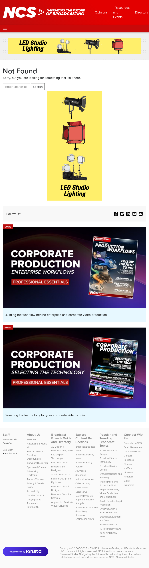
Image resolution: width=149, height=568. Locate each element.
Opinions (101, 12)
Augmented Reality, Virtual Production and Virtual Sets (109, 493)
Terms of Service (35, 479)
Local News (81, 491)
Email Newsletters (133, 447)
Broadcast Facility (108, 524)
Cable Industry (82, 483)
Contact (128, 455)
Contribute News (132, 451)
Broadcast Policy (83, 462)
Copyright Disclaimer (37, 463)
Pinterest (128, 476)
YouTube (128, 468)
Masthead (32, 439)
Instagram (129, 485)
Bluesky (128, 464)
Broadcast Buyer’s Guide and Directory (61, 438)
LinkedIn (128, 472)
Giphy (127, 480)
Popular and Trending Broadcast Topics (108, 440)
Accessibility (33, 491)
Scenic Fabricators (60, 474)
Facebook (129, 459)
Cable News (81, 487)
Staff (6, 434)
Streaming (80, 475)
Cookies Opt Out (35, 495)
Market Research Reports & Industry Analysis (84, 499)
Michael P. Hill (10, 439)
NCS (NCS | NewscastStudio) (103, 548)
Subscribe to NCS (133, 443)
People (78, 466)
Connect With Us (134, 436)
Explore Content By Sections (83, 438)
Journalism (80, 470)
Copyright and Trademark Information (34, 503)
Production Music (60, 462)
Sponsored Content (37, 467)
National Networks (84, 479)
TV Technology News (110, 528)
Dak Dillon (8, 449)
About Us (34, 434)
